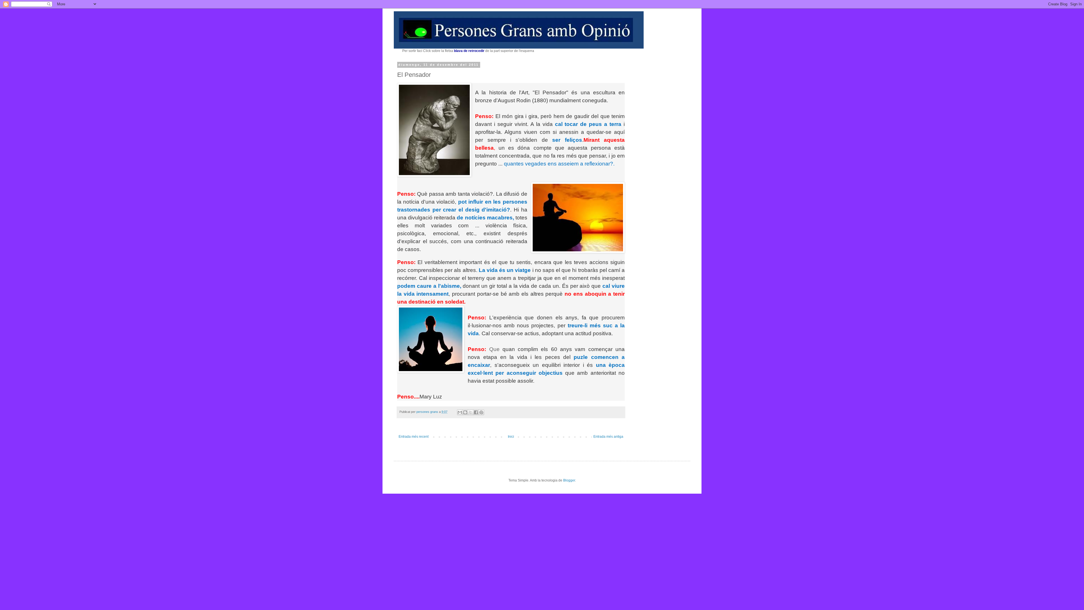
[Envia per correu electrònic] (460, 412)
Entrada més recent (414, 437)
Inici (511, 437)
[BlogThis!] (465, 412)
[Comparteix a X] (470, 412)
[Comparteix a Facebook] (476, 412)
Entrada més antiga (608, 437)
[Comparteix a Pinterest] (481, 412)
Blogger (569, 480)
